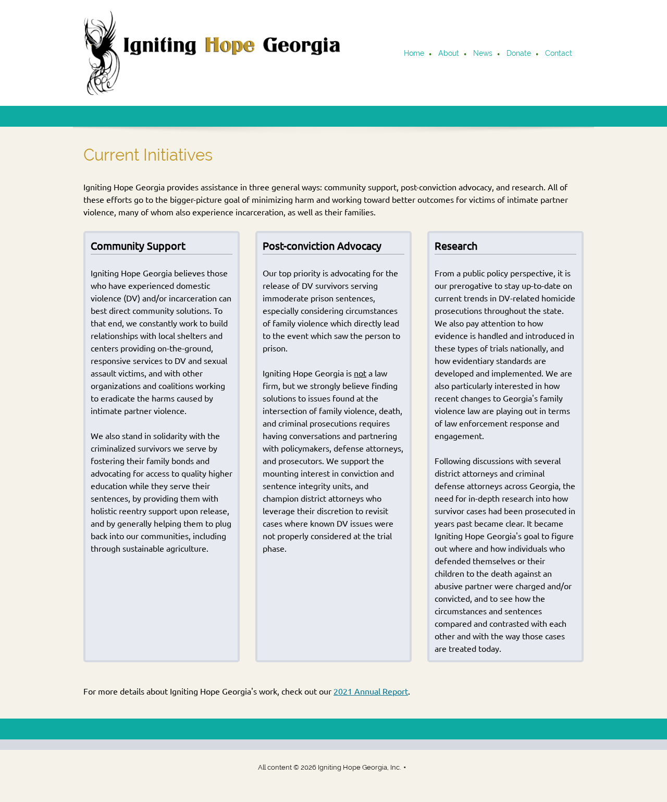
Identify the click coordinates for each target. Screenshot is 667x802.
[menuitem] (414, 54)
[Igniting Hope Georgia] (213, 52)
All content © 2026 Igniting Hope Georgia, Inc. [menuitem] (329, 767)
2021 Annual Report (371, 691)
